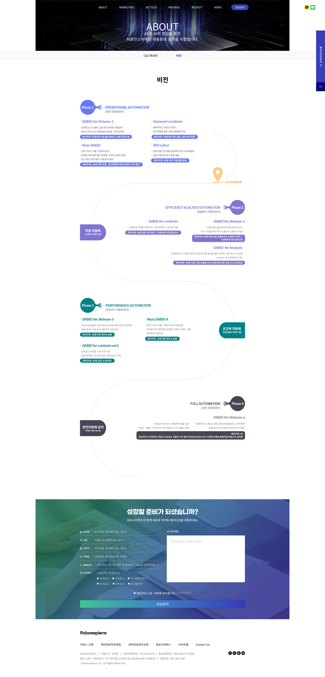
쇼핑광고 (119, 578)
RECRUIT (197, 7)
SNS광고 (104, 584)
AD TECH (151, 7)
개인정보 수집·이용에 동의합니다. (156, 593)
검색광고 (104, 578)
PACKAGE (174, 7)
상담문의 (240, 7)
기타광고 (120, 584)
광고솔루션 (137, 584)
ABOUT (103, 7)
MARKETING (126, 7)
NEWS (218, 7)
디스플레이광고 (138, 578)
